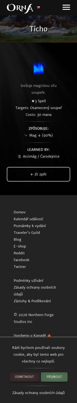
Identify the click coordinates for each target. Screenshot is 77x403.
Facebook (21, 260)
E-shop (20, 246)
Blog (17, 239)
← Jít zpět (38, 174)
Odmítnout (24, 377)
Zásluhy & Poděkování (32, 301)
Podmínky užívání (28, 280)
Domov (20, 212)
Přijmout (54, 377)
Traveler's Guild (27, 232)
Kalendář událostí (28, 219)
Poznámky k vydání (30, 226)
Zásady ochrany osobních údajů (38, 393)
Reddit (19, 253)
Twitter (20, 267)
